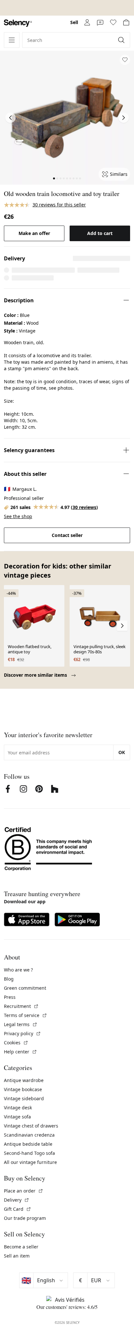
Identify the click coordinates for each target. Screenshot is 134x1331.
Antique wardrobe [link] (24, 1080)
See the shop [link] (18, 516)
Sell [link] (74, 22)
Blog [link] (9, 979)
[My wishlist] (113, 22)
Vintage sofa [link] (17, 1117)
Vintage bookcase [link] (23, 1089)
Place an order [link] (23, 1191)
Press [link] (10, 997)
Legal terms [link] (20, 1024)
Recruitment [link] (21, 1006)
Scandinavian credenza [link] (29, 1135)
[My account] (87, 22)
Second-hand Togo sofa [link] (29, 1153)
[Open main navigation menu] (12, 40)
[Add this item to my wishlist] (124, 59)
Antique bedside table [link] (28, 1144)
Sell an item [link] (17, 1256)
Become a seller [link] (21, 1247)
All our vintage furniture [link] (30, 1162)
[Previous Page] (10, 117)
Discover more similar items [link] (36, 675)
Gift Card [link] (17, 1209)
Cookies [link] (16, 1042)
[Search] (122, 40)
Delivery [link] (16, 1200)
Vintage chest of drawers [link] (31, 1126)
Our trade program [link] (25, 1218)
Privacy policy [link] (22, 1033)
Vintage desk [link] (18, 1107)
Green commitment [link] (25, 988)
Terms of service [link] (25, 1015)
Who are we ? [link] (18, 970)
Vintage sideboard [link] (24, 1098)
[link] (18, 23)
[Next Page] (123, 117)
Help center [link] (20, 1052)
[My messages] (100, 22)
